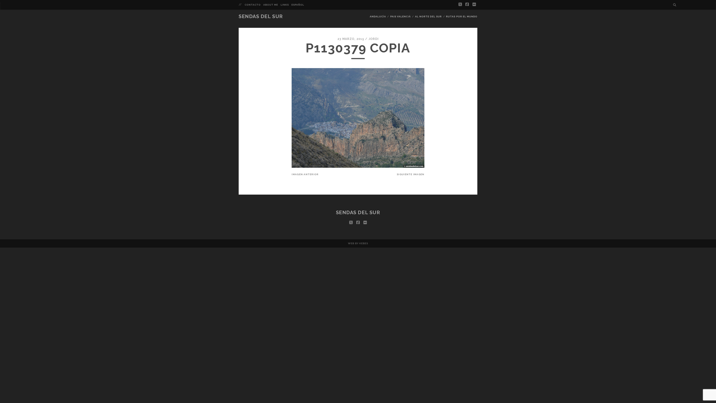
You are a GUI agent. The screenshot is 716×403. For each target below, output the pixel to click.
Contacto (253, 4)
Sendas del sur (261, 16)
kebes (363, 243)
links (285, 4)
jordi (373, 39)
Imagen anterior (305, 174)
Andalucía (378, 16)
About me (270, 4)
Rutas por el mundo (461, 16)
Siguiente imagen (410, 174)
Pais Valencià (400, 16)
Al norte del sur (428, 16)
